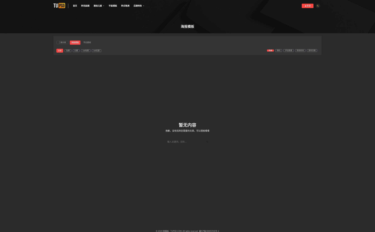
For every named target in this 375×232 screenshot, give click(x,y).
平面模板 (113, 6)
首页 (75, 6)
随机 (278, 50)
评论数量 (288, 50)
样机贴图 (85, 6)
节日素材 (87, 43)
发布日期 (312, 50)
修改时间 (300, 50)
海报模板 (75, 43)
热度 (270, 50)
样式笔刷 (125, 6)
